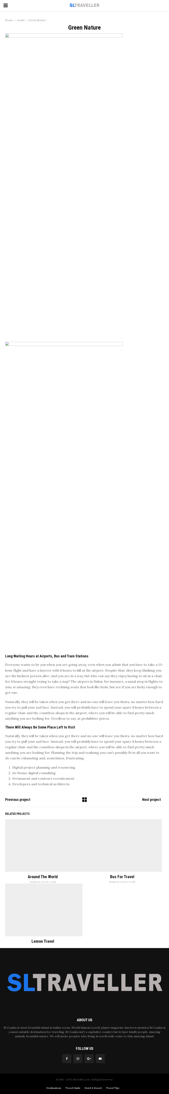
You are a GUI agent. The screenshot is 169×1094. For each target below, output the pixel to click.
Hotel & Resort (93, 1087)
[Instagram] (77, 1058)
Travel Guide (72, 1087)
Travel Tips (112, 1087)
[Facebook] (66, 1058)
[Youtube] (100, 1058)
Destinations (53, 1087)
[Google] (89, 1058)
